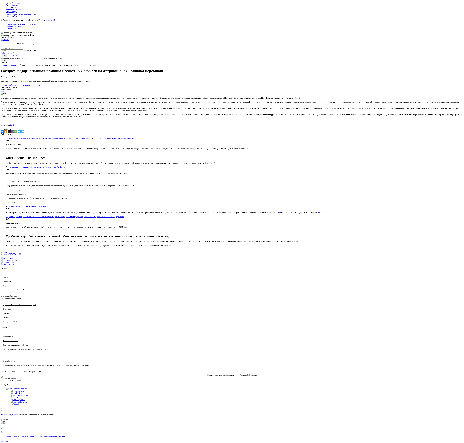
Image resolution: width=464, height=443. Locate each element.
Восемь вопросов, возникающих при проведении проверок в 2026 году (35, 167)
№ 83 (278, 213)
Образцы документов (14, 26)
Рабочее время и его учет (10, 341)
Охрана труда (11, 12)
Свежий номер (7, 309)
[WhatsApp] (15, 131)
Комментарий (7, 281)
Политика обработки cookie (248, 375)
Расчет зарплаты (12, 5)
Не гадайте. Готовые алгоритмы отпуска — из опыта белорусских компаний (33, 437)
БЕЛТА (321, 213)
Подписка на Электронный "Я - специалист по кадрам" (19, 305)
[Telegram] (22, 131)
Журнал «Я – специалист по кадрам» (21, 24)
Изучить (4, 441)
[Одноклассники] (5, 131)
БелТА (12, 125)
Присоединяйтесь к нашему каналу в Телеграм (20, 85)
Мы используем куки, (10, 415)
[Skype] (19, 131)
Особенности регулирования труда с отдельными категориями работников (25, 349)
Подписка (6, 313)
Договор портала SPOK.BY (11, 322)
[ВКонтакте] (2, 131)
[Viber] (12, 131)
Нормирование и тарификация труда (21, 14)
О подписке (11, 29)
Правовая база (12, 16)
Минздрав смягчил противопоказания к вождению (27, 206)
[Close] (10, 37)
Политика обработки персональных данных (220, 375)
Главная (4, 65)
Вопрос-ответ (7, 286)
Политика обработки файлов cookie (13, 290)
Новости (13, 65)
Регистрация (13, 55)
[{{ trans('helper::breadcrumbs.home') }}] (6, 252)
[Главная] (5, 40)
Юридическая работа (14, 9)
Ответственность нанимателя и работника (15, 345)
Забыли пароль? (7, 53)
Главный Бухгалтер (14, 3)
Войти (4, 55)
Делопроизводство (8, 336)
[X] (9, 131)
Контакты (6, 317)
